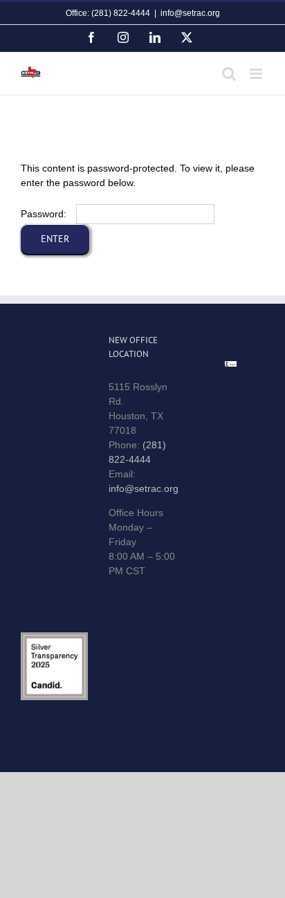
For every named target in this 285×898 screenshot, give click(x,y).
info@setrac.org (190, 13)
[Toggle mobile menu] (257, 73)
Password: (45, 213)
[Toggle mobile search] (229, 73)
